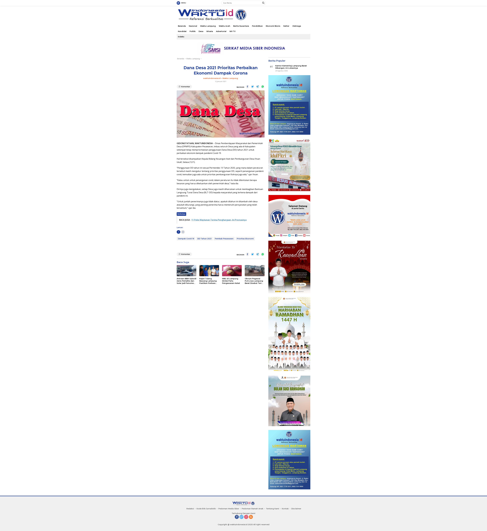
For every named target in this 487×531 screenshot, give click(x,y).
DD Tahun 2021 (204, 239)
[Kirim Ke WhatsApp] (263, 87)
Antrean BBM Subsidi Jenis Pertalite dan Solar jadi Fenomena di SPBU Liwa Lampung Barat (186, 280)
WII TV (232, 31)
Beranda (182, 26)
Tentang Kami (272, 509)
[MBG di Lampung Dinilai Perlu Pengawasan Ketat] (232, 270)
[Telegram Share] (257, 87)
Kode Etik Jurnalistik (206, 509)
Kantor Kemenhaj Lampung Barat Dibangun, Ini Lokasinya (291, 67)
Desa (201, 31)
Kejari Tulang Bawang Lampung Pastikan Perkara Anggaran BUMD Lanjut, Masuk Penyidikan (208, 280)
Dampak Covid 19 (186, 239)
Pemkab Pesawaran (224, 239)
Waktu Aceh (224, 26)
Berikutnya (181, 214)
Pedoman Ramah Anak (252, 509)
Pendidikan (257, 26)
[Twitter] (241, 517)
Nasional (193, 26)
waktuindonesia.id (212, 78)
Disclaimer (296, 509)
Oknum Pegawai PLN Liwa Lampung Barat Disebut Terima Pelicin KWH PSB (254, 280)
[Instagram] (246, 517)
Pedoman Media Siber (228, 509)
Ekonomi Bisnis (273, 26)
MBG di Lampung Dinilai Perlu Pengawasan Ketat (231, 280)
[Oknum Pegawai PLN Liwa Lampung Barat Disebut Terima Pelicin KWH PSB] (254, 270)
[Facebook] (237, 517)
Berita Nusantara (241, 26)
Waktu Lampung (208, 26)
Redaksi (190, 509)
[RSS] (251, 517)
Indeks (181, 37)
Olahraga (296, 26)
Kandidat (182, 31)
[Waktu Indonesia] (212, 14)
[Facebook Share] (247, 87)
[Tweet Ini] (252, 87)
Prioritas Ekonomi (245, 239)
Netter (286, 26)
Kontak (285, 509)
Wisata (209, 31)
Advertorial (221, 31)
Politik (193, 31)
